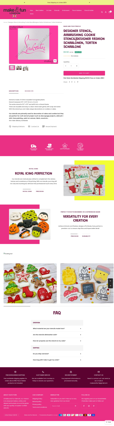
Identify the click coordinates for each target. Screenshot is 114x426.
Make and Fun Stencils (72, 26)
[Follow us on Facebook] (83, 405)
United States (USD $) (11, 415)
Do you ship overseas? (41, 354)
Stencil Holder (89, 10)
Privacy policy (37, 404)
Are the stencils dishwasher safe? (45, 335)
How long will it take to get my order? (46, 360)
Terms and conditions (40, 407)
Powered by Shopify (45, 415)
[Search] (102, 12)
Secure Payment (51, 126)
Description (13, 91)
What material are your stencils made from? (49, 328)
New (31, 10)
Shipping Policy (37, 399)
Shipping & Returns (18, 126)
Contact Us (35, 126)
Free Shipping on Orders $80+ (57, 2)
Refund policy (37, 401)
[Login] (106, 12)
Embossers (65, 10)
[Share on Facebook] (69, 82)
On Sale (48, 10)
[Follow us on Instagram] (88, 405)
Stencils (56, 10)
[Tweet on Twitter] (74, 82)
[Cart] (109, 12)
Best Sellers (39, 10)
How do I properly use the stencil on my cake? (49, 341)
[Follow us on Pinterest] (93, 405)
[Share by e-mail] (77, 82)
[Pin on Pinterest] (71, 82)
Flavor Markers (77, 10)
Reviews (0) (29, 91)
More (31, 14)
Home (5, 22)
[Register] (75, 405)
